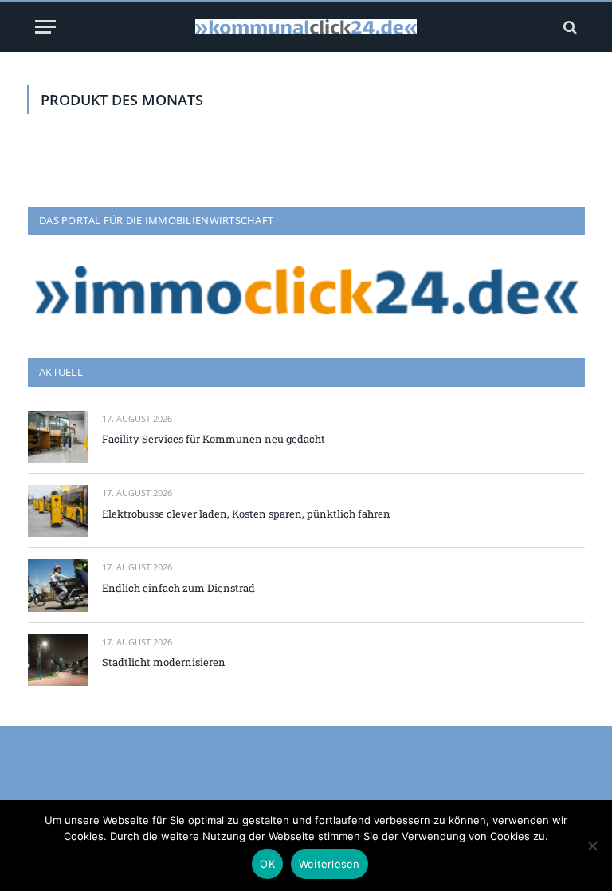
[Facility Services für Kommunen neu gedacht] (58, 437)
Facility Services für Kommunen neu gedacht (213, 439)
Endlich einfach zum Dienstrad (178, 588)
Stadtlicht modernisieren (164, 662)
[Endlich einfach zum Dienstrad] (58, 585)
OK (267, 863)
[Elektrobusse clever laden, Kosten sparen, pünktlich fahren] (58, 511)
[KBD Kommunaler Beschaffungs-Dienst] (306, 26)
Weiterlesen (329, 863)
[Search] (568, 27)
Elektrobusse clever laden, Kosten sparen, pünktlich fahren (246, 514)
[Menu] (45, 27)
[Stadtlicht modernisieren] (58, 660)
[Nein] (592, 846)
